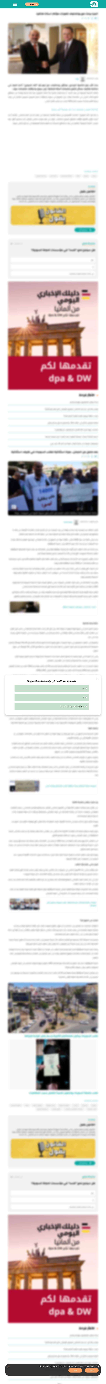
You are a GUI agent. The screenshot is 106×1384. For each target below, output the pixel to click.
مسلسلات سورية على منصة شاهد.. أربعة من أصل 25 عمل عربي (74, 443)
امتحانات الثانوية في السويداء (74, 1109)
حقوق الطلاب (56, 1109)
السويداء (84, 1105)
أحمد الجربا (53, 176)
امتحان (76, 1105)
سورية (86, 176)
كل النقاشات (17, 243)
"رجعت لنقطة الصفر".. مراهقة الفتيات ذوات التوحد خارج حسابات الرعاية (71, 436)
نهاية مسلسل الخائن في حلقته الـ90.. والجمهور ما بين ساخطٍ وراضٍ (73, 422)
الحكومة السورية (42, 1109)
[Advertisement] (53, 146)
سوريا (94, 176)
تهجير (26, 1105)
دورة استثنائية (51, 1105)
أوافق (92, 1370)
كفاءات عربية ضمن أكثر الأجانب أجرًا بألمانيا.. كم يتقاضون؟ (76, 429)
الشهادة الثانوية (64, 1105)
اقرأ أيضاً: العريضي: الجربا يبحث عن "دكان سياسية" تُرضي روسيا (75, 109)
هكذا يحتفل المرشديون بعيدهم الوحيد (84, 402)
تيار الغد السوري (41, 176)
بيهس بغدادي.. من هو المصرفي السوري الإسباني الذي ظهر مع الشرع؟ (71, 409)
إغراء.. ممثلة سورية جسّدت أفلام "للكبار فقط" (80, 415)
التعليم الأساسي (16, 1105)
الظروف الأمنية (37, 1105)
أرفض (75, 1370)
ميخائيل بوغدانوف (66, 176)
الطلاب (94, 1105)
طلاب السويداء (91, 1109)
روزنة (78, 176)
